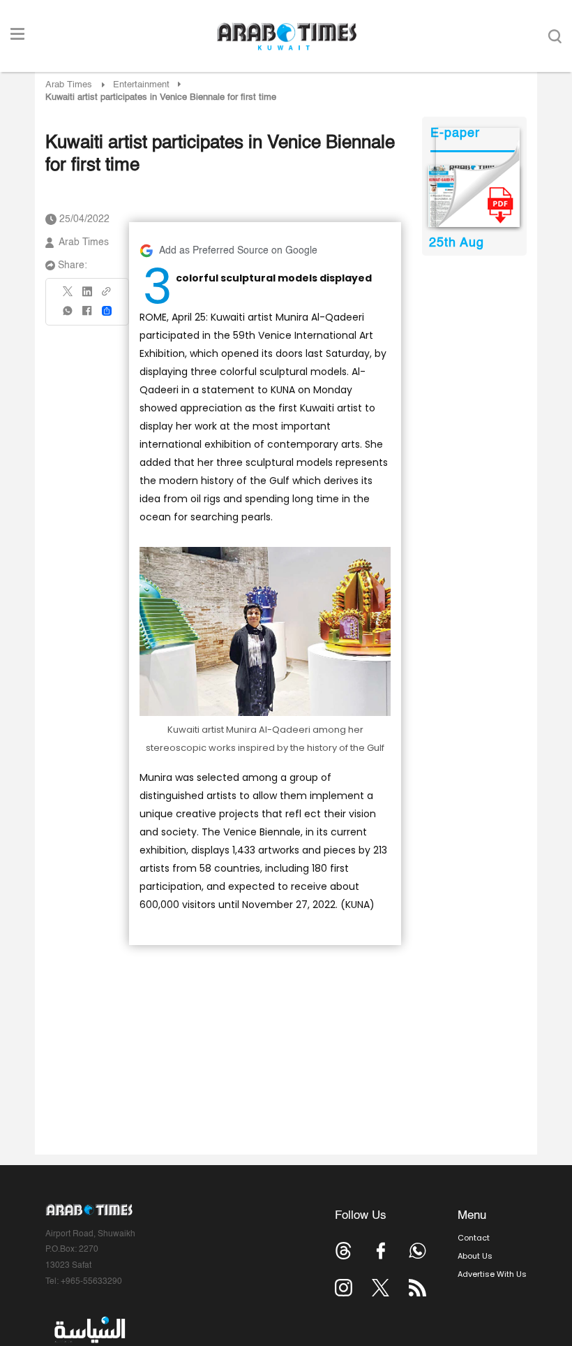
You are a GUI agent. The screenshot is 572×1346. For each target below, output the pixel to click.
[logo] (286, 36)
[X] (68, 295)
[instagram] (343, 1287)
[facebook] (87, 315)
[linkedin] (87, 296)
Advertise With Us (492, 1274)
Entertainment (141, 84)
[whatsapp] (68, 315)
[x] (380, 1287)
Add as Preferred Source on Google (238, 251)
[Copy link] (106, 295)
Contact (474, 1237)
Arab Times (68, 84)
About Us (475, 1255)
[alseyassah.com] (89, 1330)
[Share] (107, 311)
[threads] (343, 1250)
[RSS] (417, 1287)
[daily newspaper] (474, 196)
